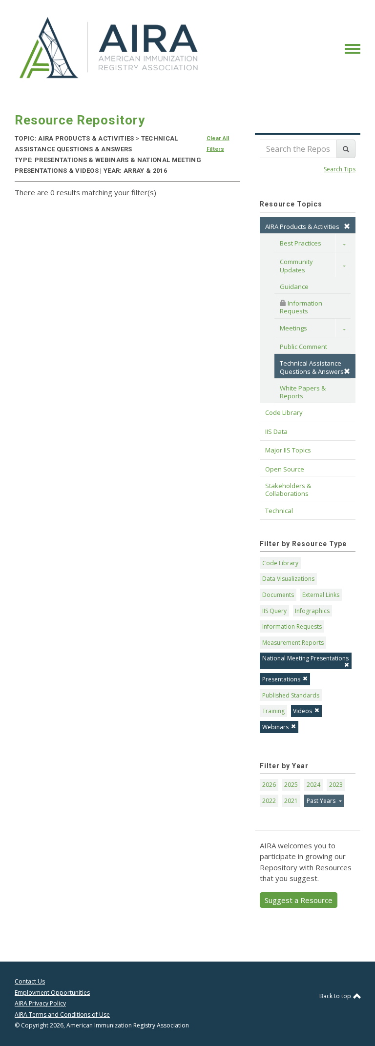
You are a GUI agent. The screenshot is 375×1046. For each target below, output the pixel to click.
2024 (313, 784)
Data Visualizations (288, 578)
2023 (336, 784)
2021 (291, 801)
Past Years (322, 801)
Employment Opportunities (52, 992)
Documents (278, 595)
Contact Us (30, 981)
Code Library (280, 563)
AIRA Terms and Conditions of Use (62, 1014)
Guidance (294, 286)
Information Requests (302, 307)
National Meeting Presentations (305, 658)
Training (273, 711)
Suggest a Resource (299, 900)
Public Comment (303, 346)
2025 (291, 784)
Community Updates (297, 265)
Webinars (275, 727)
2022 (269, 801)
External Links (320, 595)
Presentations (281, 679)
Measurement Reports (293, 642)
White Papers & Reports (303, 392)
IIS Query (274, 611)
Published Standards (290, 695)
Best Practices (300, 243)
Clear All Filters (218, 143)
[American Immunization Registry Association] (110, 48)
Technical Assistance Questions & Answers (312, 367)
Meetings (293, 328)
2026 (269, 784)
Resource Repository (80, 120)
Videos (302, 711)
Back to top (336, 996)
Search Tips (339, 169)
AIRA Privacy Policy (40, 1003)
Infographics (312, 611)
